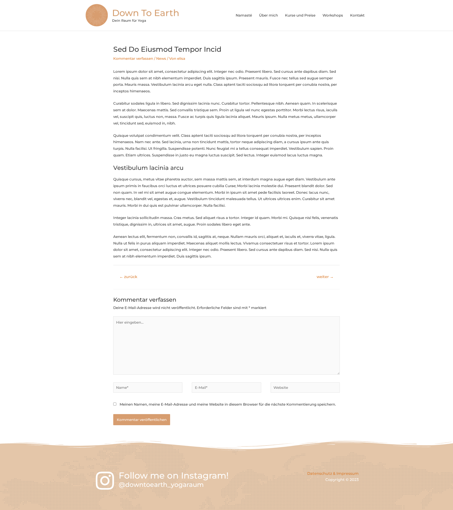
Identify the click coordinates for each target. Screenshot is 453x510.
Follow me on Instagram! (174, 475)
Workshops (333, 15)
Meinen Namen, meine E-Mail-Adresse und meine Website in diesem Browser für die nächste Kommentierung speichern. (228, 404)
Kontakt (357, 15)
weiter (325, 276)
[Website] (305, 388)
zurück (128, 276)
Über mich (268, 15)
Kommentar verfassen (133, 58)
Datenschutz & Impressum (333, 473)
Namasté (244, 15)
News (161, 58)
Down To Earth (145, 12)
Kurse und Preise (300, 15)
